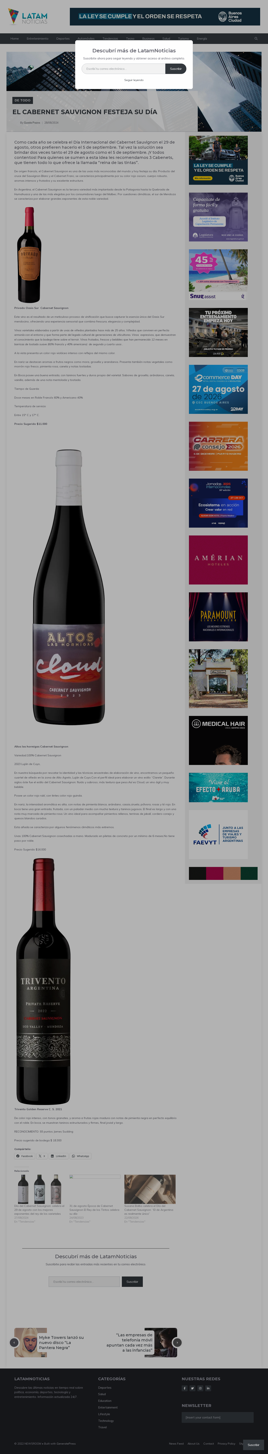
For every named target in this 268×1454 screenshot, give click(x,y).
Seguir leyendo (134, 80)
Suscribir (176, 69)
